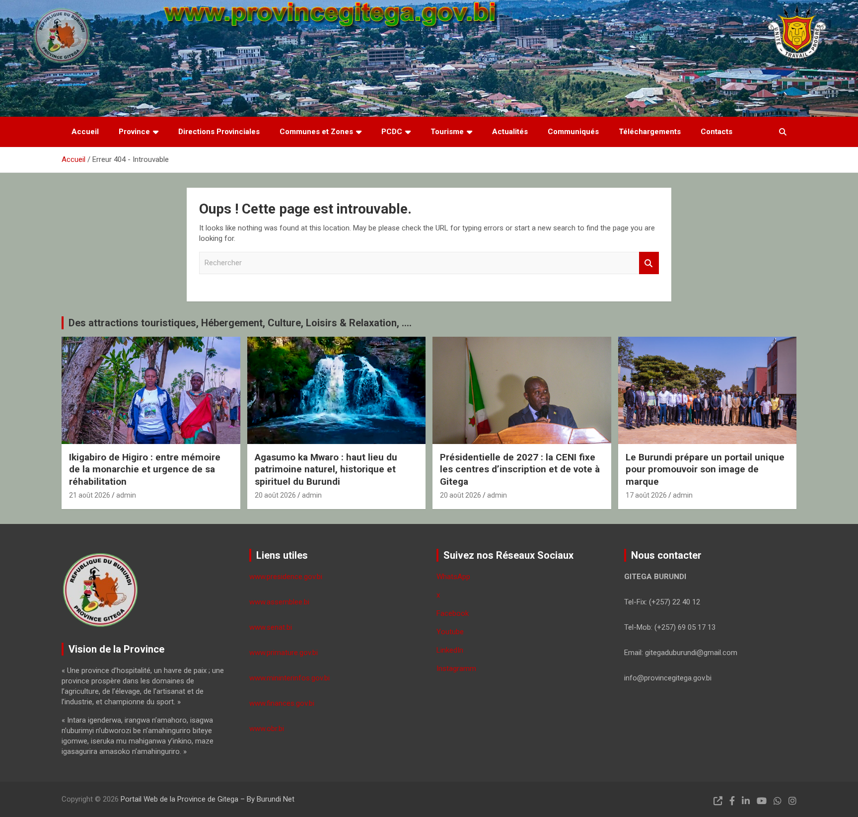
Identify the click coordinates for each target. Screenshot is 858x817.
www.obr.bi (266, 728)
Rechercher (649, 263)
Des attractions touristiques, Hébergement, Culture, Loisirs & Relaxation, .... (240, 323)
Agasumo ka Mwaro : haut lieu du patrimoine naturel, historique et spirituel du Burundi (326, 469)
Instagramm (456, 668)
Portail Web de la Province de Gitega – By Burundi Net (207, 799)
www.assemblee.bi (279, 601)
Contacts (716, 131)
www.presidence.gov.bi (285, 576)
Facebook (452, 613)
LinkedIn (449, 650)
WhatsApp (453, 576)
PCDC (391, 131)
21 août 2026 (89, 495)
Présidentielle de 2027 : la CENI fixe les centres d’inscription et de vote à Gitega (520, 469)
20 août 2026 (275, 495)
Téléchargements (650, 131)
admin (126, 495)
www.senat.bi (270, 627)
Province (134, 131)
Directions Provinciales (219, 131)
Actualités (510, 131)
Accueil (85, 131)
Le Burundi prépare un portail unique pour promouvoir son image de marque (705, 469)
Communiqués (573, 131)
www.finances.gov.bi (281, 703)
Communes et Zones (316, 131)
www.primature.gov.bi (283, 652)
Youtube (450, 631)
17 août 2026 (646, 495)
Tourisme (447, 131)
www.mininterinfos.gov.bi (289, 677)
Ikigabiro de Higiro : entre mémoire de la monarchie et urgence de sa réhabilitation (144, 469)
